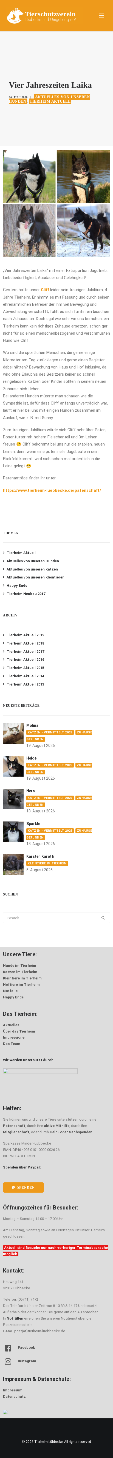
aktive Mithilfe (56, 1126)
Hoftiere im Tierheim (21, 984)
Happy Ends (17, 585)
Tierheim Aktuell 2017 (25, 651)
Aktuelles (11, 1025)
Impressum (12, 1390)
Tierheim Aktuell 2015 (25, 668)
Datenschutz (14, 1396)
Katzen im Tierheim (20, 972)
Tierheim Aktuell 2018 (25, 643)
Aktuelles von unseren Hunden (33, 561)
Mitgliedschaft (16, 1132)
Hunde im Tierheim (19, 965)
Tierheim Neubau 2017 (26, 594)
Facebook (26, 1347)
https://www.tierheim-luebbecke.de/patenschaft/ (52, 490)
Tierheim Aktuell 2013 (25, 684)
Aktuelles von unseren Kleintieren (35, 577)
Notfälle (10, 991)
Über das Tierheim (19, 1031)
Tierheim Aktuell (50, 101)
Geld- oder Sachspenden (71, 1132)
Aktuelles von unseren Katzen (32, 569)
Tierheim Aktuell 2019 (25, 635)
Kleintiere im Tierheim (47, 863)
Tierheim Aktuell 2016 (25, 659)
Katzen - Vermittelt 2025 (50, 732)
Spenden (26, 1187)
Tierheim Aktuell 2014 (25, 676)
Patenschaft (14, 1126)
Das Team (11, 1044)
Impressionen (15, 1037)
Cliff (45, 289)
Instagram (27, 1361)
